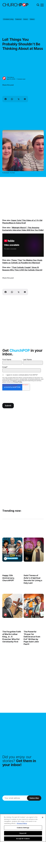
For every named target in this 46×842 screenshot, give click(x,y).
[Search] (38, 5)
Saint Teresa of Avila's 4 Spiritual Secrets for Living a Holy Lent (33, 579)
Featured (18, 19)
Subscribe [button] (34, 798)
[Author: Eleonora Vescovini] (26, 558)
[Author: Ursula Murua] (5, 558)
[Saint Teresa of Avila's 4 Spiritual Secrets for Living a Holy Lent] (34, 550)
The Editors (10, 77)
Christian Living (8, 19)
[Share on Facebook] (5, 99)
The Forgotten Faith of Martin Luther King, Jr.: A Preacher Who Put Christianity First (11, 637)
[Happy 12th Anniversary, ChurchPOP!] (12, 550)
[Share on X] (18, 99)
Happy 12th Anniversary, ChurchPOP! (8, 578)
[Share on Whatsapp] (12, 99)
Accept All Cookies (23, 838)
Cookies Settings (23, 827)
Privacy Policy (17, 382)
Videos (32, 19)
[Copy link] (25, 99)
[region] (23, 828)
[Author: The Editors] (4, 78)
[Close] (42, 817)
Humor (25, 19)
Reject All (23, 833)
